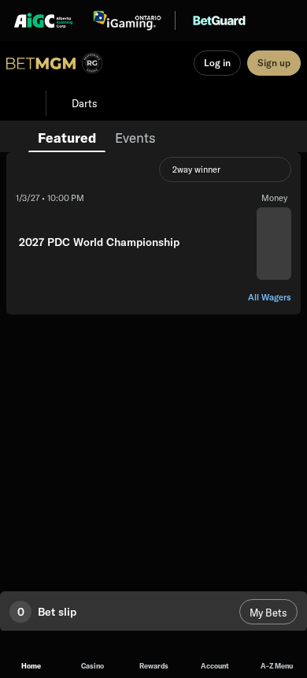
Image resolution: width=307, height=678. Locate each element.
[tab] (66, 136)
